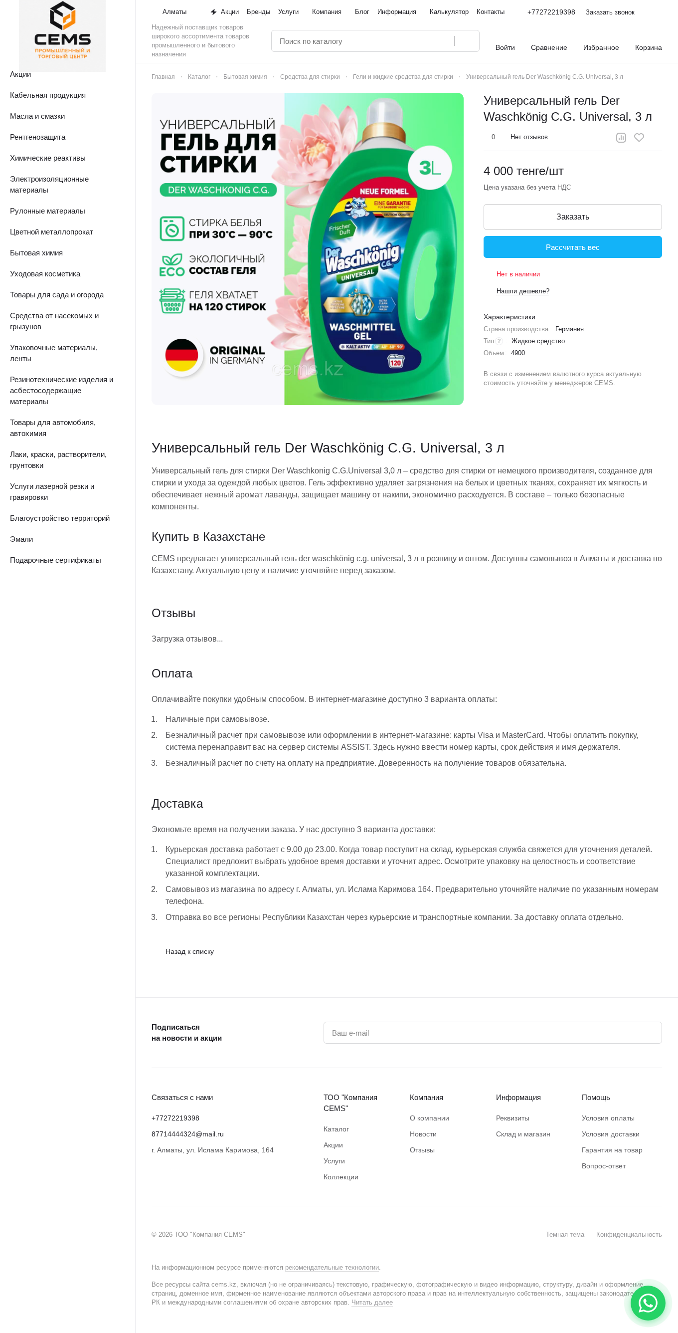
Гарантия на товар (612, 1150)
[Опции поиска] (421, 40)
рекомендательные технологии (332, 1267)
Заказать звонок (610, 12)
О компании (429, 1118)
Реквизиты (512, 1118)
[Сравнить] (621, 138)
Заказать (572, 217)
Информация (518, 1097)
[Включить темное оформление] (658, 12)
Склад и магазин (523, 1134)
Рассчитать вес (573, 247)
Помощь (596, 1097)
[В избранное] (639, 138)
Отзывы (422, 1150)
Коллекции (341, 1177)
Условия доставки (611, 1134)
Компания (426, 1097)
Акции (333, 1145)
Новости (423, 1134)
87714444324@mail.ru (188, 1134)
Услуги (334, 1161)
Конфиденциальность (629, 1234)
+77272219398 (551, 12)
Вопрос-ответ (604, 1166)
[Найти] (466, 40)
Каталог (336, 1129)
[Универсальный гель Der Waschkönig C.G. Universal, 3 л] (308, 249)
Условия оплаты (608, 1118)
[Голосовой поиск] (443, 40)
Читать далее (372, 1302)
